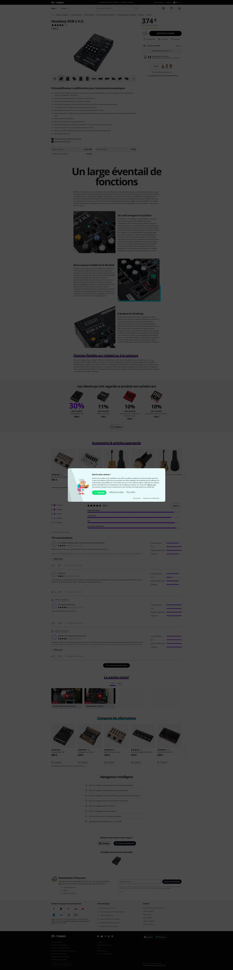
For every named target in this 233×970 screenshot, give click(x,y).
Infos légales (137, 498)
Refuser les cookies (116, 492)
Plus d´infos (131, 492)
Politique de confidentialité (151, 498)
